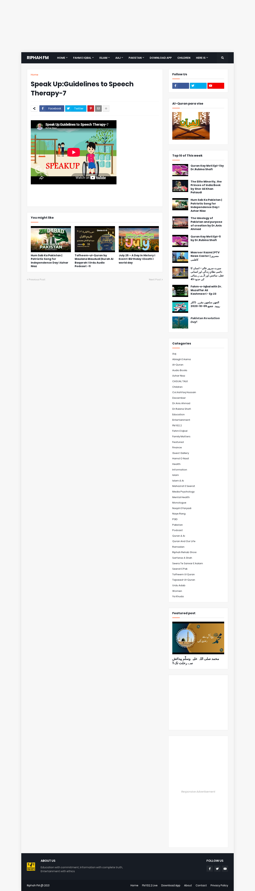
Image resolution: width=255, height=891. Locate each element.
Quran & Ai (178, 536)
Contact (201, 885)
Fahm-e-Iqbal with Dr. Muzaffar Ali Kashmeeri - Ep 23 (206, 290)
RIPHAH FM (38, 58)
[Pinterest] (90, 108)
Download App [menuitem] (161, 58)
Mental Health (181, 497)
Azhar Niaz (178, 375)
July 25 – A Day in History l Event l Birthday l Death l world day (137, 259)
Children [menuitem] (183, 58)
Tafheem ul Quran (183, 574)
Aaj (174, 353)
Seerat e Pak (179, 569)
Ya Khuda (178, 596)
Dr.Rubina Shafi (181, 409)
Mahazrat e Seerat (183, 486)
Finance (177, 447)
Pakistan (177, 525)
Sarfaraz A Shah (182, 558)
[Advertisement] (112, 26)
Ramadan (178, 547)
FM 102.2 (177, 425)
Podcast (177, 530)
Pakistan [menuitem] (135, 58)
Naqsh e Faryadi (181, 508)
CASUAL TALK (180, 381)
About (188, 885)
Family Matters (181, 436)
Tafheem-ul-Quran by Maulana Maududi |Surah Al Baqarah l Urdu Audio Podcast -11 (94, 261)
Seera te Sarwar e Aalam (187, 563)
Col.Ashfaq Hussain (184, 392)
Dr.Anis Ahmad (181, 403)
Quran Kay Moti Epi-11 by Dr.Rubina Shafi (206, 238)
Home (34, 74)
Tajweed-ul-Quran (183, 580)
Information (179, 469)
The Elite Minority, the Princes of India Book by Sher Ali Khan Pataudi (206, 187)
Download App (170, 885)
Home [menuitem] (61, 58)
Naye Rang (179, 513)
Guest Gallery (180, 453)
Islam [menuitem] (103, 58)
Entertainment (181, 420)
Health (176, 464)
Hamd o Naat (180, 458)
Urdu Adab (178, 585)
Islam (175, 475)
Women (177, 591)
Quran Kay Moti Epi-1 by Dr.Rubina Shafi (207, 167)
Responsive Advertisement (198, 792)
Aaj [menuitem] (118, 58)
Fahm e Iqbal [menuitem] (82, 58)
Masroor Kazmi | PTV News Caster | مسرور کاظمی (205, 256)
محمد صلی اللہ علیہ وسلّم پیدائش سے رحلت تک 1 (195, 661)
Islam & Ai (178, 480)
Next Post (155, 279)
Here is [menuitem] (201, 58)
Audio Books (179, 370)
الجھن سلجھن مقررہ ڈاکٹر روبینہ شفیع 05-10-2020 (205, 304)
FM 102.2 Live (150, 885)
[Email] (98, 108)
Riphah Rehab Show (184, 552)
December (179, 398)
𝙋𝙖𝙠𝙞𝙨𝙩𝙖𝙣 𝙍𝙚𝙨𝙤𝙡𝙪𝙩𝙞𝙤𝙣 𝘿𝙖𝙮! (205, 320)
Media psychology (183, 491)
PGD (175, 519)
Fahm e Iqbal (179, 431)
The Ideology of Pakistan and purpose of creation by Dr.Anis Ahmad (206, 223)
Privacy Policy (219, 885)
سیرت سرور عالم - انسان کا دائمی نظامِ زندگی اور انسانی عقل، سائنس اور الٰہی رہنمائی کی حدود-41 (207, 274)
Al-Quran (177, 364)
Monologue (179, 502)
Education (178, 414)
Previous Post (37, 279)
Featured (178, 442)
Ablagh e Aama (181, 359)
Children (177, 387)
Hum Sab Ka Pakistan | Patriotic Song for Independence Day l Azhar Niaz (49, 261)
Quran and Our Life (183, 541)
